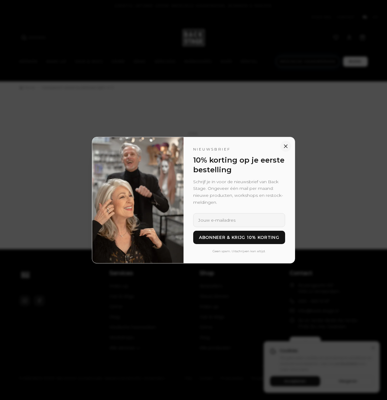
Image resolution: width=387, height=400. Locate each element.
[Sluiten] (285, 146)
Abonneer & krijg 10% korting (239, 237)
